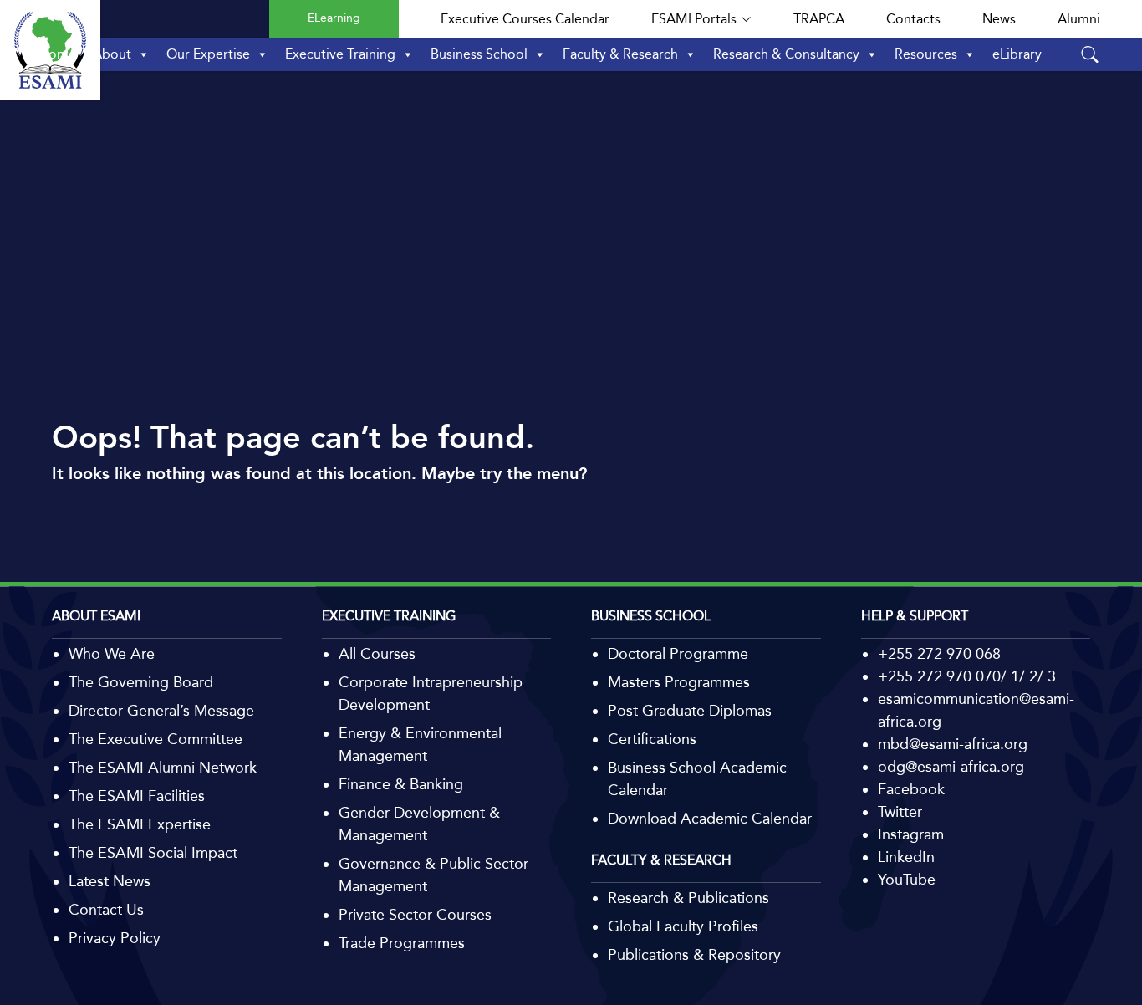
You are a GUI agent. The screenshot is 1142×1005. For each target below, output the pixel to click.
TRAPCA (818, 19)
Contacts (913, 19)
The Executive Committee (155, 739)
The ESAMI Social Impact (153, 853)
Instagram (911, 834)
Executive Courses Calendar (525, 19)
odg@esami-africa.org (951, 767)
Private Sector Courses (415, 915)
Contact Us (106, 909)
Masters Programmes (679, 682)
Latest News (109, 881)
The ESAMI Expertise (140, 824)
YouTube (907, 879)
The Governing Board (141, 682)
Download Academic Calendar (710, 818)
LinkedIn (906, 857)
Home (57, 54)
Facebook (911, 789)
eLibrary (1017, 54)
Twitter (900, 812)
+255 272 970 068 (939, 654)
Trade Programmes (402, 943)
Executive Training (340, 54)
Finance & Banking (401, 784)
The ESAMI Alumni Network (163, 767)
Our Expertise (208, 54)
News (999, 19)
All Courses (377, 654)
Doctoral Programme (678, 654)
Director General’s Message (161, 710)
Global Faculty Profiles (683, 926)
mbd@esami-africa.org (952, 744)
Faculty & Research (620, 54)
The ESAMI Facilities (137, 796)
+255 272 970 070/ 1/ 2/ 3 (967, 676)
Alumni (1079, 19)
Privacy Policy (115, 938)
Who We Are (112, 654)
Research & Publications (688, 898)
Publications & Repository (694, 955)
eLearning (334, 18)
